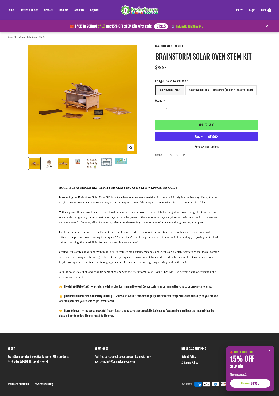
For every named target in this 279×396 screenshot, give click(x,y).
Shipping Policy (189, 363)
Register (94, 10)
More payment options (206, 146)
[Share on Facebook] (166, 155)
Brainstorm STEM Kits (169, 46)
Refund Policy (188, 356)
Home (11, 10)
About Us (79, 10)
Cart (265, 10)
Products (63, 10)
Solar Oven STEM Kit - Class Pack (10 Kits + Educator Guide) (221, 90)
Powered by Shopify (44, 384)
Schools (48, 10)
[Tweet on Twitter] (177, 155)
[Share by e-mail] (183, 155)
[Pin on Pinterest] (171, 155)
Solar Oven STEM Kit (169, 90)
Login (252, 10)
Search (239, 10)
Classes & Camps (29, 10)
